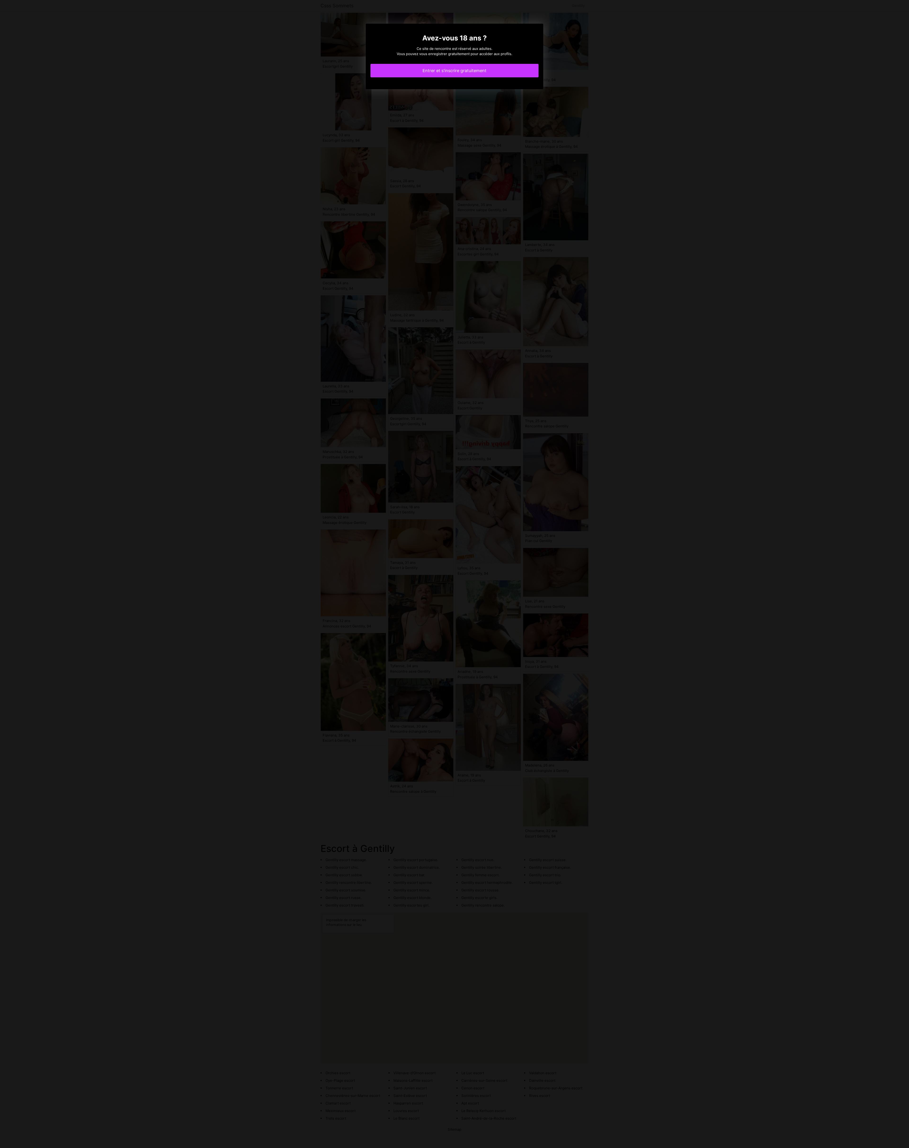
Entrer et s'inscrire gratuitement (454, 70)
